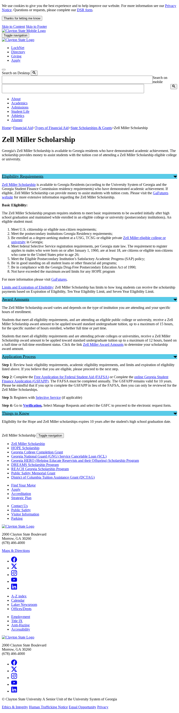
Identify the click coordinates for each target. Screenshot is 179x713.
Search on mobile (160, 80)
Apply (16, 489)
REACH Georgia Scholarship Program (40, 469)
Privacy (102, 707)
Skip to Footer (36, 26)
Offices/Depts (21, 609)
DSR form (84, 10)
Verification (32, 405)
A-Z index (19, 596)
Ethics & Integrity (15, 707)
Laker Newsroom (24, 605)
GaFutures (59, 279)
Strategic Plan (21, 498)
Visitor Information (25, 514)
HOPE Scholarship (25, 448)
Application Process (19, 356)
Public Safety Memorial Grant (33, 473)
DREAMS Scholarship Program (35, 465)
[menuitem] (94, 99)
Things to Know (15, 413)
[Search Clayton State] (34, 73)
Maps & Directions (16, 551)
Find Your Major (23, 485)
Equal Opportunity (82, 707)
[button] (16, 99)
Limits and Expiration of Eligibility (27, 287)
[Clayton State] (24, 31)
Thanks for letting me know (22, 18)
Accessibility (20, 629)
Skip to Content (13, 26)
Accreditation (21, 494)
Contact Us (19, 506)
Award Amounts (15, 299)
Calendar (17, 600)
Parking (17, 518)
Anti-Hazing (20, 625)
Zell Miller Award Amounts (103, 344)
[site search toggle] (4, 69)
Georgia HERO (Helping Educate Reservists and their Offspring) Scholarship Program (75, 460)
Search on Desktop (16, 73)
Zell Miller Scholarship (19, 185)
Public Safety (21, 510)
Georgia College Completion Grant (37, 452)
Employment (20, 617)
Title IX (17, 621)
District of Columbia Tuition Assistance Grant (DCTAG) (53, 477)
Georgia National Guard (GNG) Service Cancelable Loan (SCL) (59, 456)
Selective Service (48, 397)
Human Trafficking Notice (48, 707)
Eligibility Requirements (22, 176)
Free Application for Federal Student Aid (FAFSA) (71, 377)
